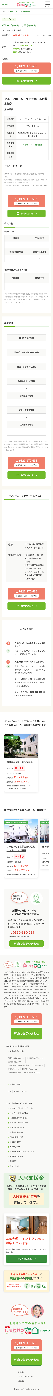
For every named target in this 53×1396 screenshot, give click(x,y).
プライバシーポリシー (25, 1376)
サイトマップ (15, 1166)
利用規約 (21, 1372)
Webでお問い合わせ (26, 944)
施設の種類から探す (17, 1051)
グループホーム (37, 1065)
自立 (9, 1091)
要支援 (16, 1091)
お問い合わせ (24, 80)
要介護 (24, 1091)
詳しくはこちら (25, 1258)
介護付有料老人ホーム (16, 1058)
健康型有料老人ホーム (16, 1062)
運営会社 (21, 1381)
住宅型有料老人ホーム (35, 1058)
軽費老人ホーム (13, 1069)
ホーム (3, 11)
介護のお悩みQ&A (16, 1132)
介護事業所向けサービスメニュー (22, 1151)
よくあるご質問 (15, 1142)
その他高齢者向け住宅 (32, 1072)
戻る (5, 4)
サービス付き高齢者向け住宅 (18, 1065)
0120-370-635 (36, 691)
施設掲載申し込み (16, 1156)
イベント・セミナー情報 (19, 1122)
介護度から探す (15, 1084)
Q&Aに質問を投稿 (16, 1137)
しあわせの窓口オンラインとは (21, 1108)
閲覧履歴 (13, 1161)
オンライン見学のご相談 (19, 1113)
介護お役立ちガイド (17, 1127)
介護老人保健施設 (14, 1072)
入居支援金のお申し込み (19, 1118)
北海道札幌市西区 (24, 45)
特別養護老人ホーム (29, 1069)
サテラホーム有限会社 (11, 30)
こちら (42, 650)
